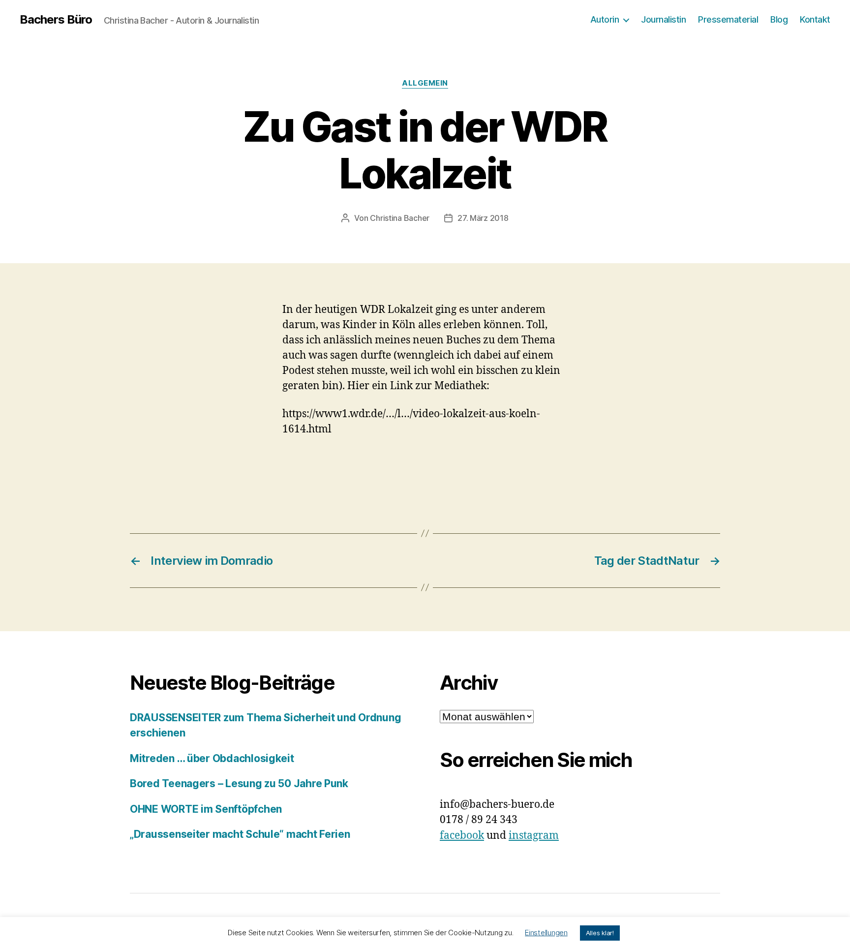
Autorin (604, 19)
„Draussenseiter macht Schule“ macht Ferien (240, 834)
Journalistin (663, 19)
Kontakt (815, 19)
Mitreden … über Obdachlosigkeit (212, 758)
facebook (462, 835)
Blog (779, 19)
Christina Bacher (399, 218)
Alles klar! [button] (600, 933)
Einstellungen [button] (546, 932)
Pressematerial (728, 19)
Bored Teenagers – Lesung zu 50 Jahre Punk (239, 783)
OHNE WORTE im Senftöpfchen (206, 809)
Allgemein (425, 83)
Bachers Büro (56, 20)
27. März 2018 (483, 218)
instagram (534, 835)
